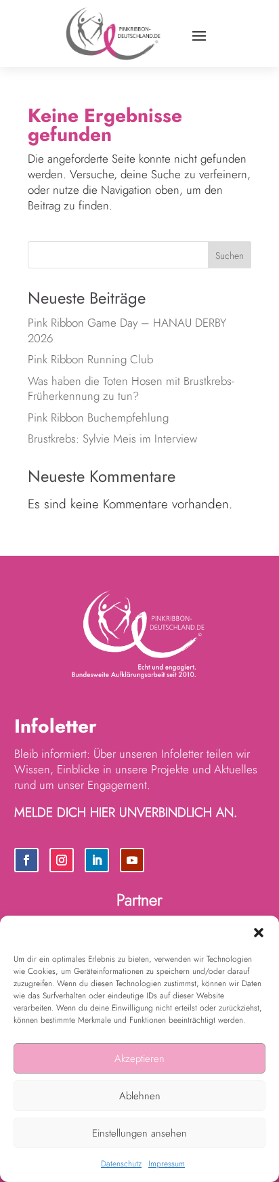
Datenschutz (121, 1164)
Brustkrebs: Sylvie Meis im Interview (112, 438)
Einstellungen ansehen (139, 1133)
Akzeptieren (139, 1058)
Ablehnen (139, 1095)
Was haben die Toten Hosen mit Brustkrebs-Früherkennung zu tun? (131, 389)
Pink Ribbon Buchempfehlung (98, 417)
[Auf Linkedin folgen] (97, 860)
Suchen (229, 255)
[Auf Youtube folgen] (132, 860)
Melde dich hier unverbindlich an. (125, 812)
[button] (258, 932)
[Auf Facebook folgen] (26, 860)
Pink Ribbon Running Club (92, 359)
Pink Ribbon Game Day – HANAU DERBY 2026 (127, 330)
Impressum (166, 1164)
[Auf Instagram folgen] (61, 860)
